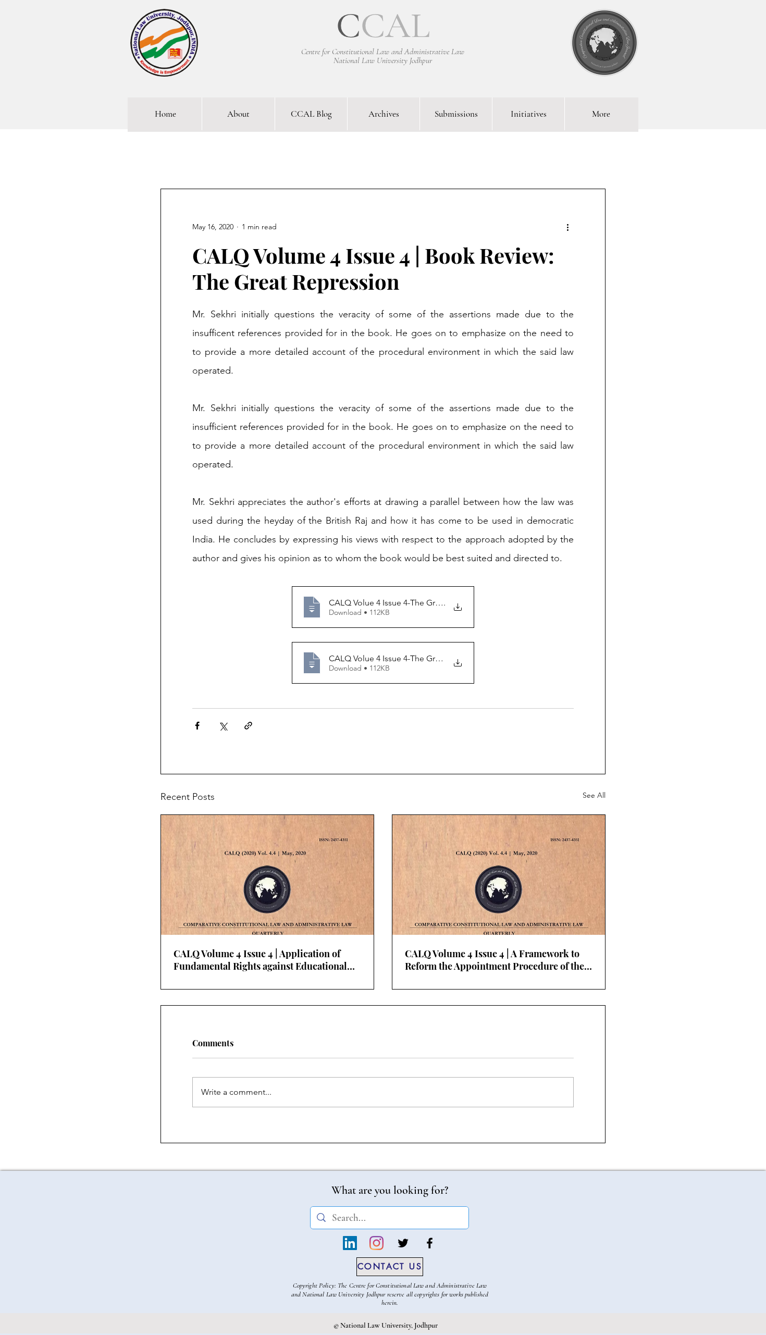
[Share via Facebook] (197, 726)
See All (594, 795)
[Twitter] (403, 1243)
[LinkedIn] (350, 1243)
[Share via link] (248, 726)
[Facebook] (430, 1243)
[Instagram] (376, 1243)
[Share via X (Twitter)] (223, 726)
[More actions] (567, 226)
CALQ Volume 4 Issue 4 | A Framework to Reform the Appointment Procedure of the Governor (494, 959)
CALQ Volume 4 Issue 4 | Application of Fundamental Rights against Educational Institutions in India (260, 959)
